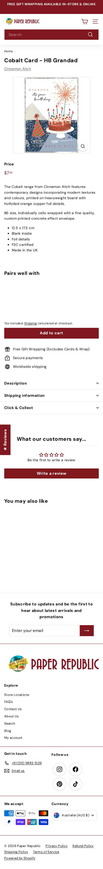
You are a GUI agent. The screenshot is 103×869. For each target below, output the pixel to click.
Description (15, 383)
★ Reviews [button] (5, 439)
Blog (7, 731)
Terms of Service (46, 852)
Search (9, 723)
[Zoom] (83, 146)
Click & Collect (18, 407)
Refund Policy (83, 846)
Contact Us (13, 709)
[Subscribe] (87, 630)
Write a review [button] (51, 473)
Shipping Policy (16, 852)
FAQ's (8, 702)
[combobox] (51, 34)
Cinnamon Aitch (17, 68)
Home (8, 51)
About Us (11, 716)
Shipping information (24, 395)
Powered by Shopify (19, 858)
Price (9, 164)
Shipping (30, 323)
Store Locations (16, 695)
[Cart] (84, 21)
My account (13, 738)
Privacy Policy (57, 846)
